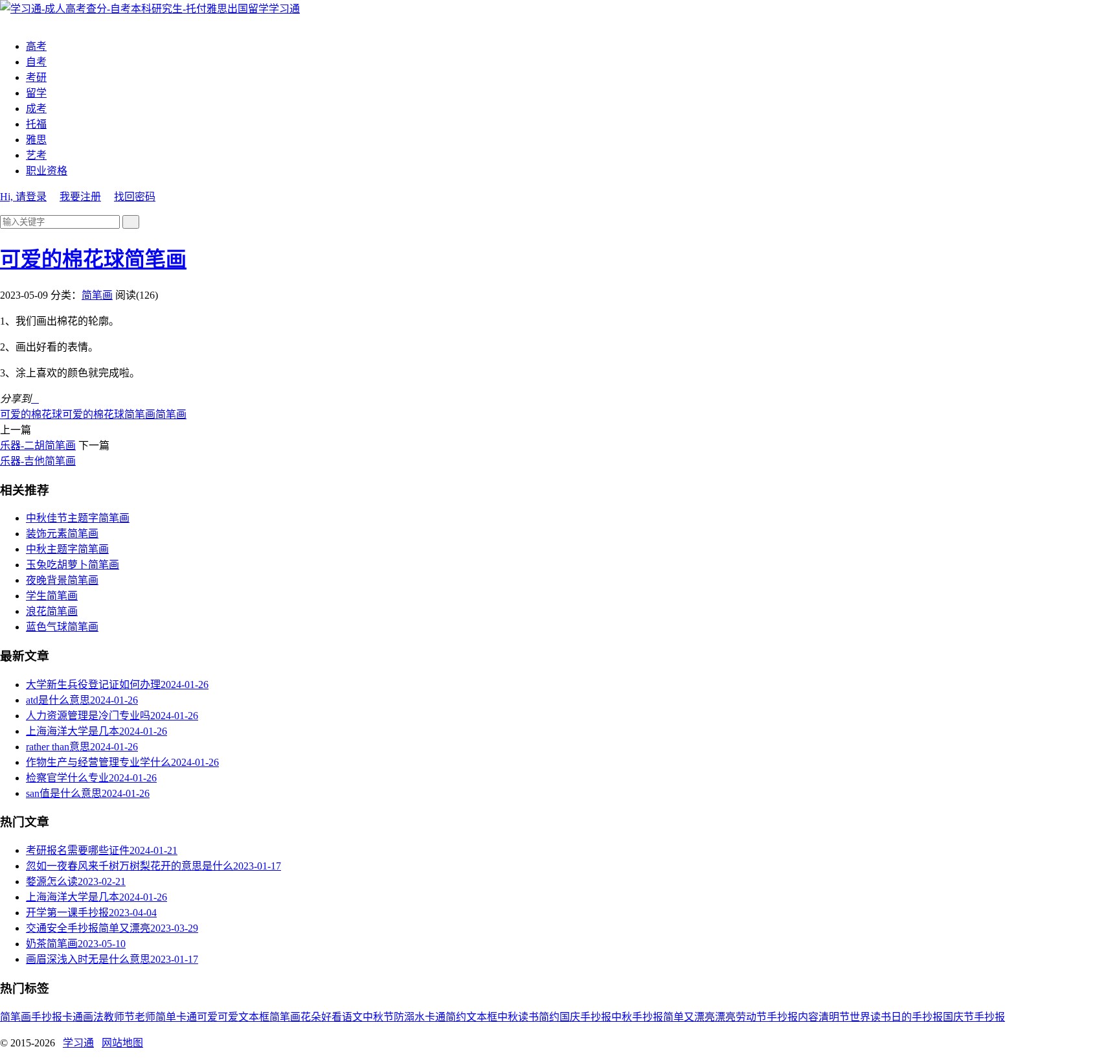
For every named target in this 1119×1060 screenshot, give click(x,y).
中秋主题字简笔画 (67, 549)
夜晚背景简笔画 (62, 580)
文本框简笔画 (269, 1016)
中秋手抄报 (637, 1016)
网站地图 (122, 1042)
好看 (331, 1016)
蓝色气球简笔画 (62, 626)
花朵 (310, 1016)
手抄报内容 (793, 1016)
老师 (145, 1016)
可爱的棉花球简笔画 (93, 259)
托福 (36, 124)
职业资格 (46, 170)
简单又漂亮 (689, 1016)
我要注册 (80, 196)
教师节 (119, 1016)
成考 (36, 108)
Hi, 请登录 (23, 196)
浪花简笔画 (52, 611)
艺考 (36, 155)
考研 (36, 77)
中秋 (507, 1016)
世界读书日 (875, 1016)
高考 (36, 46)
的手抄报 (922, 1016)
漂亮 (725, 1016)
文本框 (481, 1016)
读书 (528, 1016)
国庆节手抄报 (974, 1016)
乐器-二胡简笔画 (38, 445)
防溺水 (409, 1016)
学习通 (284, 8)
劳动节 (751, 1016)
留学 (36, 92)
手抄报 (46, 1016)
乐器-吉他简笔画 (38, 461)
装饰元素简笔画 (62, 533)
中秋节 (378, 1016)
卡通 (72, 1016)
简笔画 (97, 295)
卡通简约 (445, 1016)
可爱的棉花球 (31, 414)
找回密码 (134, 196)
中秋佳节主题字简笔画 (78, 518)
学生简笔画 (52, 595)
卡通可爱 (197, 1016)
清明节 (834, 1016)
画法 (93, 1016)
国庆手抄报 (585, 1016)
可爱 (228, 1016)
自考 (36, 61)
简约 (549, 1016)
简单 (165, 1016)
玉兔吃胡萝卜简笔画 (72, 564)
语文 (352, 1016)
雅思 (36, 139)
